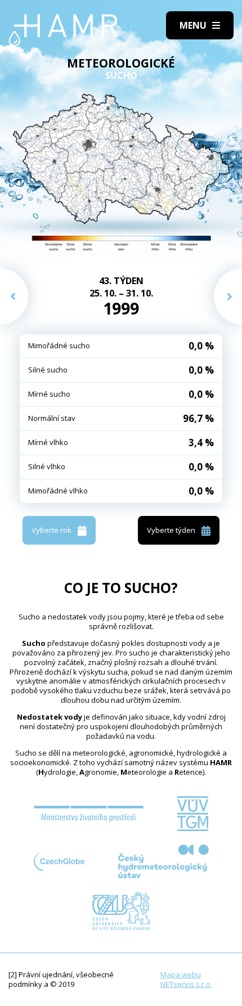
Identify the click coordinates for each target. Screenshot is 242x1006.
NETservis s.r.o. (186, 984)
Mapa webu (180, 974)
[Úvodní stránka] (63, 30)
